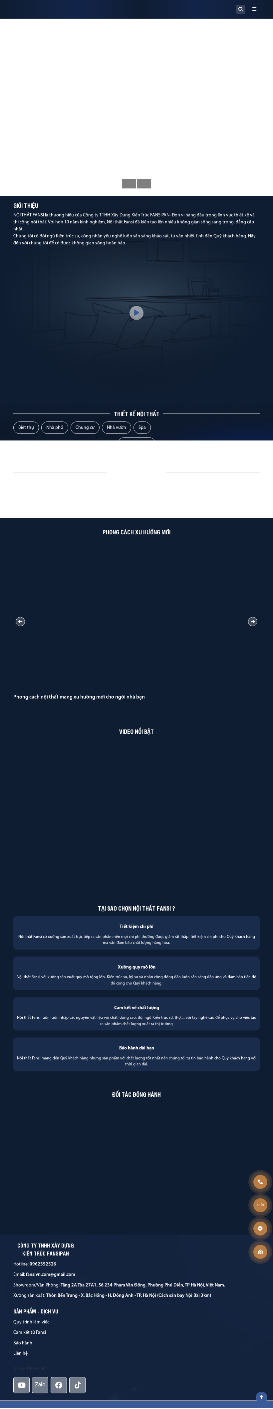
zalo (260, 1205)
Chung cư (85, 427)
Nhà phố (54, 427)
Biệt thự (26, 427)
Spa (142, 427)
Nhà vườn (116, 427)
